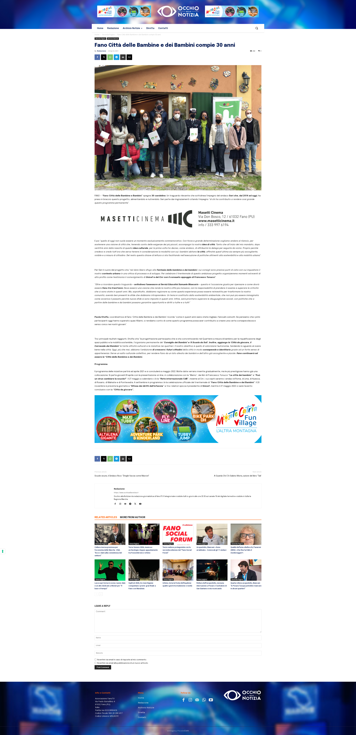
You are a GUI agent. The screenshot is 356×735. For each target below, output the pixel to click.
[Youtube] (141, 530)
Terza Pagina (134, 569)
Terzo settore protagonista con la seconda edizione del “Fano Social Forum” (177, 576)
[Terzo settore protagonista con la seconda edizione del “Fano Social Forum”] (178, 560)
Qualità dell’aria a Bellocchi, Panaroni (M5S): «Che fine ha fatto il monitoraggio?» (246, 576)
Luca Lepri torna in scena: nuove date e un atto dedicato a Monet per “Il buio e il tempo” (110, 611)
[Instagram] (121, 530)
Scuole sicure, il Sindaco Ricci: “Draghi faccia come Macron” (122, 501)
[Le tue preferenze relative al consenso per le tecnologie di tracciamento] (2, 551)
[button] (257, 28)
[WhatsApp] (110, 57)
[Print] (123, 57)
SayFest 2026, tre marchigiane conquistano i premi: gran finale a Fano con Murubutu (142, 611)
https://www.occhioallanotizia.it (126, 518)
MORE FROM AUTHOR (132, 542)
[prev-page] (96, 620)
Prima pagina (202, 569)
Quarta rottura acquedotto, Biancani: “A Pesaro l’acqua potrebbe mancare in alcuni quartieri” (246, 611)
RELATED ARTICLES (106, 542)
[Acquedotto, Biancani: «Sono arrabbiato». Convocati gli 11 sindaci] (211, 560)
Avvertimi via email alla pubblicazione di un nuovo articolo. (122, 689)
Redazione (101, 51)
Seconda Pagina (108, 34)
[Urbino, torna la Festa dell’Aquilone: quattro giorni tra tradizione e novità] (178, 595)
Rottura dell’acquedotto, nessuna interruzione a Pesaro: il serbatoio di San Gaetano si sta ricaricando (211, 611)
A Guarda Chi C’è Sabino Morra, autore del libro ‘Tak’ (237, 501)
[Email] (129, 57)
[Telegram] (116, 57)
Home (97, 34)
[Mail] (126, 530)
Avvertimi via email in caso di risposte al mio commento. (122, 685)
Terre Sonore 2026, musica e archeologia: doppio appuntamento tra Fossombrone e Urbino (143, 576)
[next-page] (100, 620)
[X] (104, 57)
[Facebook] (97, 57)
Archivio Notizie (113, 39)
